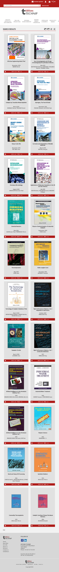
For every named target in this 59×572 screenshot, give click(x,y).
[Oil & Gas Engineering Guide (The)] (16, 47)
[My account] (46, 1)
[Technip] (29, 14)
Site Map (35, 564)
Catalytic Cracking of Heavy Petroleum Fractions (43, 516)
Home (4, 541)
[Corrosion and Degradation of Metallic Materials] (42, 129)
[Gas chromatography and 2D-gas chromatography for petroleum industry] (42, 47)
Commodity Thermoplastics (16, 515)
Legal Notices (30, 564)
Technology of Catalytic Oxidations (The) (16, 309)
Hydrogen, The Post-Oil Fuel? (42, 102)
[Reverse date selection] (48, 29)
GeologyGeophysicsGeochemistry (8, 21)
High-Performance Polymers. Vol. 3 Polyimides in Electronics (43, 309)
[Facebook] (22, 540)
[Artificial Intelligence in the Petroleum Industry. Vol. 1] (16, 418)
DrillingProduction (17, 21)
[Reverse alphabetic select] (54, 29)
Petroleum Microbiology (16, 185)
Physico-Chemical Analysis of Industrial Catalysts (42, 227)
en (54, 1)
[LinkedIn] (25, 540)
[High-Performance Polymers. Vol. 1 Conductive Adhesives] (42, 336)
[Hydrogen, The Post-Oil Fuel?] (42, 88)
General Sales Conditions (21, 564)
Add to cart (17, 71)
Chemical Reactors (16, 226)
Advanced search (45, 5)
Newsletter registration (38, 1)
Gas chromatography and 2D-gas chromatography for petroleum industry (42, 62)
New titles (5, 543)
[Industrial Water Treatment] (42, 377)
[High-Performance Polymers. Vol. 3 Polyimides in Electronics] (42, 294)
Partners (5, 548)
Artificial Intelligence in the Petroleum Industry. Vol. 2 (16, 392)
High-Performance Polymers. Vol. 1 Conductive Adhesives (43, 351)
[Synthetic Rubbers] (42, 460)
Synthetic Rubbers (43, 474)
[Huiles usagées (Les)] (42, 253)
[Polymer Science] (42, 418)
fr (52, 1)
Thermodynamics (16, 267)
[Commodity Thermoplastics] (16, 501)
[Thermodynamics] (16, 253)
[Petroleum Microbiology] (16, 171)
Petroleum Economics (45, 21)
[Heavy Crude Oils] (16, 129)
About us (5, 546)
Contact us (6, 550)
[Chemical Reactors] (16, 212)
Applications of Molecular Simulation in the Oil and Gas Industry (43, 185)
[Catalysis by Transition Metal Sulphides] (16, 88)
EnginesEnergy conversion (36, 21)
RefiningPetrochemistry (26, 21)
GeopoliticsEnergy (53, 21)
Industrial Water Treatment (42, 391)
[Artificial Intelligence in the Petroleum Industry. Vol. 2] (16, 377)
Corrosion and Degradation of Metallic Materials (43, 144)
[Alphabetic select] (51, 29)
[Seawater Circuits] (16, 336)
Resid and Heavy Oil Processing (16, 474)
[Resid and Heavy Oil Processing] (16, 460)
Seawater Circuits (16, 350)
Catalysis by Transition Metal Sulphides (16, 102)
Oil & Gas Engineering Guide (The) (16, 61)
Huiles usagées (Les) (42, 267)
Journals (5, 545)
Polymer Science (42, 432)
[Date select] (45, 29)
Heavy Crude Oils (16, 144)
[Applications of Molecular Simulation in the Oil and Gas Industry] (42, 171)
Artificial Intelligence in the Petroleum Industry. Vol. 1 (16, 433)
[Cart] (49, 2)
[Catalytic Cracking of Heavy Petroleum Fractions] (42, 501)
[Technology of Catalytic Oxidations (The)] (16, 294)
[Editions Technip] (29, 562)
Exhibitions (6, 551)
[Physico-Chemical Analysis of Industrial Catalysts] (42, 212)
